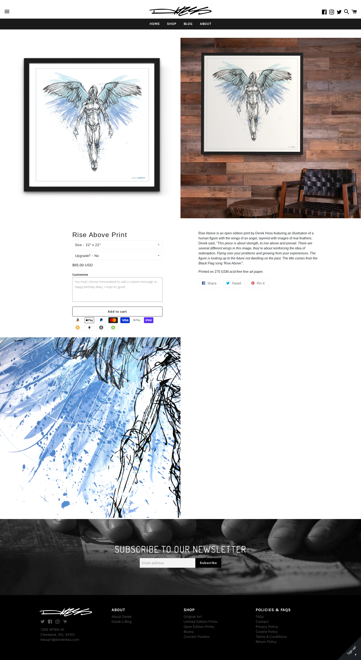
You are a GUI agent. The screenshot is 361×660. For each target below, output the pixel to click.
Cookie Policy (267, 632)
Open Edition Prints (199, 626)
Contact (262, 621)
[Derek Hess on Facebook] (325, 13)
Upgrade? (82, 256)
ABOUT (205, 24)
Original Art (193, 616)
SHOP (171, 24)
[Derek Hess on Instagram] (333, 13)
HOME (155, 24)
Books (188, 632)
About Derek (122, 616)
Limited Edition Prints (200, 621)
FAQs (260, 616)
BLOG (188, 24)
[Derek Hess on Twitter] (340, 13)
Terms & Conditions (271, 637)
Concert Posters (197, 637)
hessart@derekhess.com (60, 639)
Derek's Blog (122, 621)
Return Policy (266, 642)
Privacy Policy (267, 626)
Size (78, 245)
